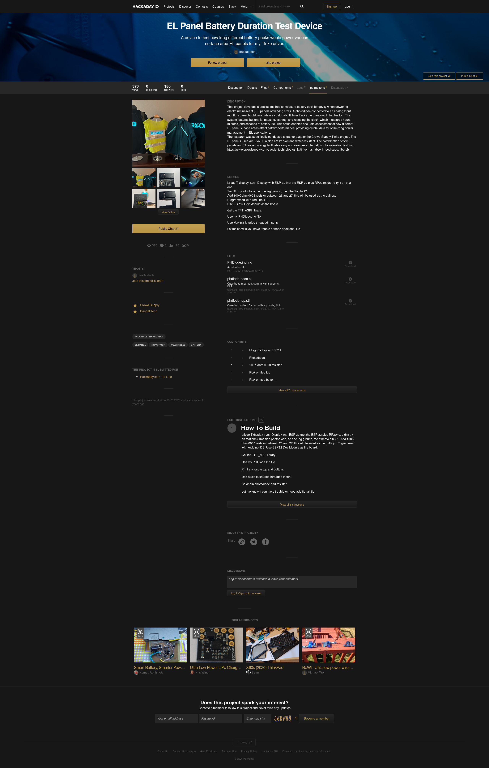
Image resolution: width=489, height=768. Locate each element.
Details (252, 88)
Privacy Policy (249, 751)
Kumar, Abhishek (151, 672)
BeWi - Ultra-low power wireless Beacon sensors (342, 667)
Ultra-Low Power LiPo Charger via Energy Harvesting (234, 667)
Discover (185, 6)
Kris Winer (202, 672)
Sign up (331, 6)
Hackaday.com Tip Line (156, 376)
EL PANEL (140, 344)
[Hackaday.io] (145, 6)
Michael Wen (316, 672)
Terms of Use (229, 751)
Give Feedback (208, 751)
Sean (255, 672)
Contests (202, 6)
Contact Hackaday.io (184, 751)
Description (236, 88)
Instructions (318, 87)
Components (283, 87)
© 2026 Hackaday (244, 758)
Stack (232, 6)
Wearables (178, 344)
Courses (218, 6)
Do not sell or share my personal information (306, 751)
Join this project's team (147, 280)
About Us (163, 751)
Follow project (217, 62)
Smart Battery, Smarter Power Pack (163, 667)
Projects (169, 6)
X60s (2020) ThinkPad (264, 667)
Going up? (246, 742)
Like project (273, 62)
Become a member (211, 708)
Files (265, 87)
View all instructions (292, 504)
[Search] (302, 6)
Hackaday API (270, 751)
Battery (196, 344)
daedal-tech (247, 52)
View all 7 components (292, 390)
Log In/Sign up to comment (246, 593)
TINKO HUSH (158, 344)
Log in (349, 6)
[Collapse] (261, 420)
